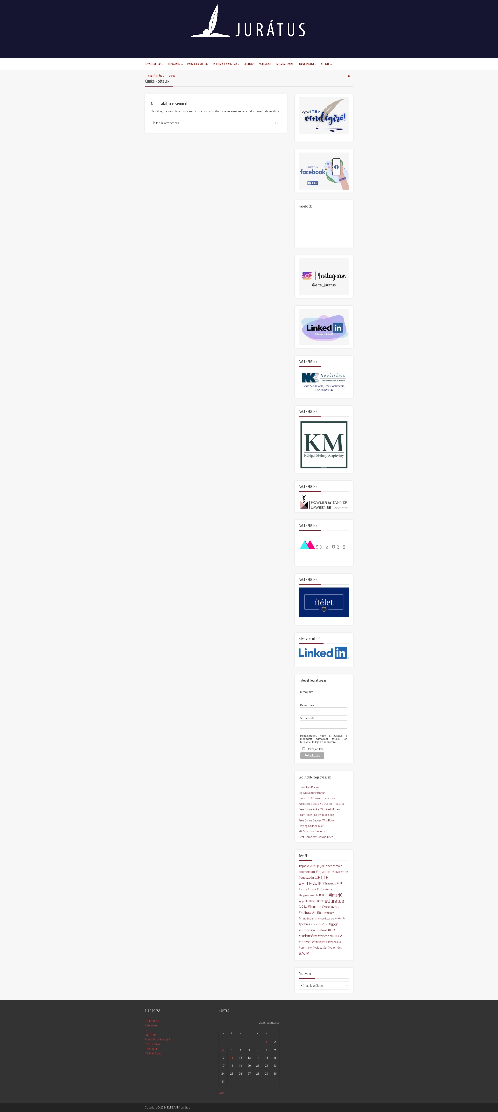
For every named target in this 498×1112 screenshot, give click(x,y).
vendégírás (320, 942)
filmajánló (313, 889)
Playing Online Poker (311, 825)
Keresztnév (307, 705)
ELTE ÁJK (312, 883)
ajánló (305, 866)
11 (231, 1057)
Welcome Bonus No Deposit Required (322, 803)
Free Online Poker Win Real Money (319, 809)
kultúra (306, 913)
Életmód (249, 64)
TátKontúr (151, 1048)
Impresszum (306, 64)
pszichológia (320, 924)
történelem (327, 936)
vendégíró (335, 941)
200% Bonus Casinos (312, 831)
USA (339, 936)
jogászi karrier (315, 901)
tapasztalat (319, 930)
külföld (318, 913)
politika (305, 924)
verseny (306, 948)
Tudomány (174, 64)
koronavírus (331, 907)
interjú (336, 895)
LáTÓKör (150, 1034)
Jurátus (336, 901)
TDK (332, 930)
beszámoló (334, 866)
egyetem (324, 872)
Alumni (325, 64)
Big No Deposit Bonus (312, 792)
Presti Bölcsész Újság (158, 1039)
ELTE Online (152, 1020)
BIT (147, 1030)
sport (334, 924)
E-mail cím (306, 691)
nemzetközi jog (325, 918)
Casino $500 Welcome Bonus (317, 798)
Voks (172, 76)
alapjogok (318, 866)
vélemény (335, 947)
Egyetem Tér (153, 64)
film (302, 889)
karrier (315, 906)
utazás (305, 942)
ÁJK (305, 953)
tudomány (309, 936)
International (285, 64)
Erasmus (330, 883)
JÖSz (303, 906)
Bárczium (151, 1025)
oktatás (341, 918)
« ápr (221, 1092)
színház (304, 930)
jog (302, 901)
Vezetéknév (307, 718)
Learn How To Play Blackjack (316, 814)
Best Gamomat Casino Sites (316, 837)
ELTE (323, 877)
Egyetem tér (341, 871)
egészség (307, 877)
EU (340, 883)
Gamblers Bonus (309, 787)
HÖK (324, 895)
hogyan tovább (309, 895)
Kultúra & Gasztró (225, 64)
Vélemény (265, 64)
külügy (330, 912)
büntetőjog (307, 872)
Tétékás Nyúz (153, 1053)
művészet (307, 918)
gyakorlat (327, 889)
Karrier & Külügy (197, 64)
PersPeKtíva (152, 1044)
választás (320, 947)
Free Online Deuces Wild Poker (317, 820)
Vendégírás (154, 76)
